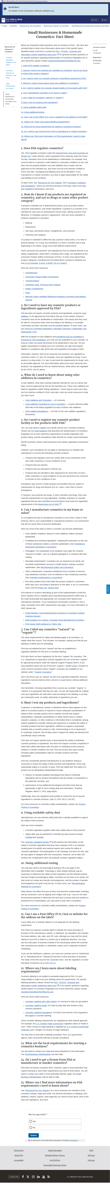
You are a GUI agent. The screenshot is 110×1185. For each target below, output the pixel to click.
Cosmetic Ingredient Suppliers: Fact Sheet (11, 61)
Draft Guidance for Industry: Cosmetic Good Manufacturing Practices (54, 620)
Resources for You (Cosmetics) (30, 26)
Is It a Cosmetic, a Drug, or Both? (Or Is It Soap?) (46, 263)
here (52, 11)
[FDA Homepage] (12, 20)
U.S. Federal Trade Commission (50, 1024)
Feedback (108, 589)
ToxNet (40, 837)
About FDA (18, 1155)
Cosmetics (13, 26)
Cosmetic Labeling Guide (36, 1005)
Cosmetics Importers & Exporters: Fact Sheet (11, 74)
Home (5, 26)
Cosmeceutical (32, 281)
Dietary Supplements (34, 289)
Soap (27, 293)
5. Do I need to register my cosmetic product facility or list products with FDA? (54, 88)
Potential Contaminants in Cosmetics (45, 578)
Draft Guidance (40, 431)
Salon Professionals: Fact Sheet (10, 86)
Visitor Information (55, 1150)
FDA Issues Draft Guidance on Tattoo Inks (43, 624)
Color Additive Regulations (36, 411)
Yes (34, 1121)
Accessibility (19, 1160)
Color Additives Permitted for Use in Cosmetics (45, 404)
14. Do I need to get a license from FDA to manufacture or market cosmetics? (54, 131)
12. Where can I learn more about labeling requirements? (45, 122)
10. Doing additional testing (32, 112)
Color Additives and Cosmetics (38, 400)
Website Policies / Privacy (55, 1155)
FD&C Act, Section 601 (48, 588)
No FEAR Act (55, 1160)
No (34, 1127)
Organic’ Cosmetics (43, 672)
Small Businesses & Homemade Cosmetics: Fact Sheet (10, 99)
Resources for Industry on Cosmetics (56, 26)
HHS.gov (91, 1155)
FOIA (91, 1150)
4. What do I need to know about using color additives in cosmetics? (50, 83)
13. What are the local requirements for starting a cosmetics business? (51, 127)
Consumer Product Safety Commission (42, 277)
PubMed (29, 837)
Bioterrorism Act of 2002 (48, 504)
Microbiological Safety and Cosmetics (57, 567)
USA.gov (91, 1160)
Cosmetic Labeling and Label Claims (41, 1001)
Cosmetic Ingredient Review (37, 842)
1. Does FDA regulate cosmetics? (35, 66)
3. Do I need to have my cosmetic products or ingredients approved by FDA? (53, 78)
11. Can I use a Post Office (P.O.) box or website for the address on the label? (54, 117)
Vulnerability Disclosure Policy (55, 1165)
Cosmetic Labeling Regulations (38, 1012)
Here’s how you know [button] (40, 1)
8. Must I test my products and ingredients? (39, 102)
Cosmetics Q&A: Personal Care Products (43, 285)
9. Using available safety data (33, 107)
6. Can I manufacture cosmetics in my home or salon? (44, 93)
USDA (74, 666)
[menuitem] (99, 51)
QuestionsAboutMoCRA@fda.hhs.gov (64, 61)
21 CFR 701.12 (48, 963)
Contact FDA (14, 1177)
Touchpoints (73, 1140)
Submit (34, 1135)
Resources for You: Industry (50, 183)
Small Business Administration (38, 1054)
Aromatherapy (31, 273)
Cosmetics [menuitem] (96, 63)
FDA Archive (19, 1150)
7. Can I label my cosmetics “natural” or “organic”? (42, 98)
